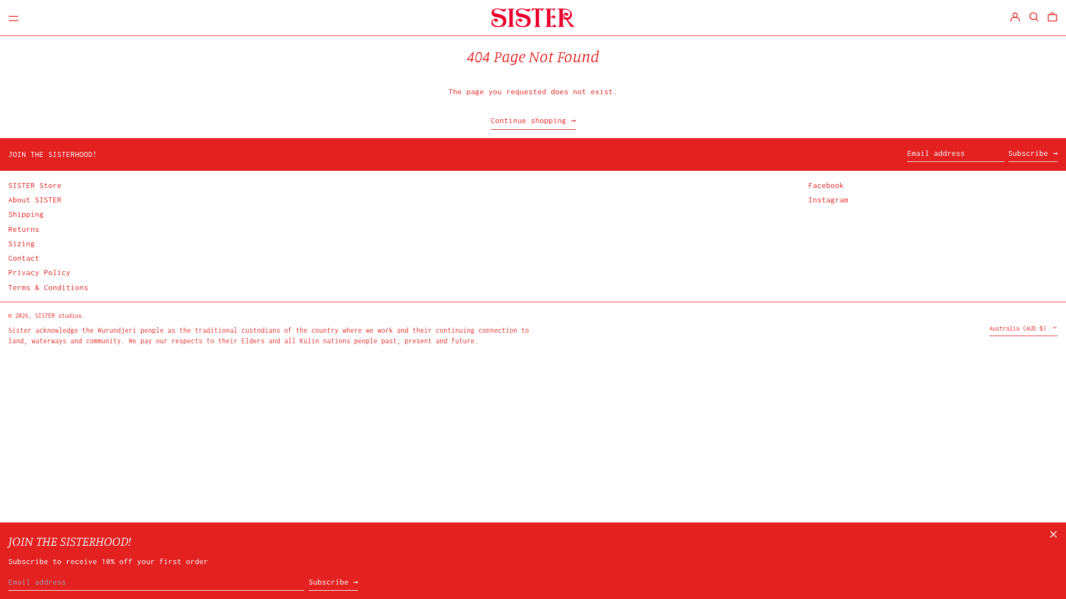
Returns (23, 229)
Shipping (26, 214)
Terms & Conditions (48, 287)
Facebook (826, 185)
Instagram (828, 199)
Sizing (21, 243)
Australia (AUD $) (1019, 328)
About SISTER (35, 199)
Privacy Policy (39, 272)
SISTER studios (58, 315)
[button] (1034, 16)
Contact (23, 257)
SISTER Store (35, 185)
